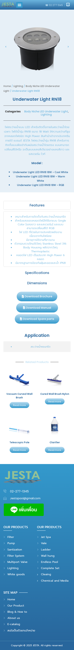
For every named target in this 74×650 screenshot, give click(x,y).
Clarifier (55, 442)
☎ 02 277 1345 (54, 5)
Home (7, 86)
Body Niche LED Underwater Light (46, 111)
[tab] (37, 205)
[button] (19, 5)
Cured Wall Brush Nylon (54, 394)
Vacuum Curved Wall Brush (19, 395)
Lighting (18, 86)
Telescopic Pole (19, 442)
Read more (19, 405)
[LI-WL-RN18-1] (37, 46)
